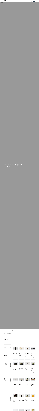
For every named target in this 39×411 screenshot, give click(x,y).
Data (4, 387)
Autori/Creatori (5, 355)
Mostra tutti (7, 384)
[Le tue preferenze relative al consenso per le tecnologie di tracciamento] (2, 410)
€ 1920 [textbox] (4, 352)
